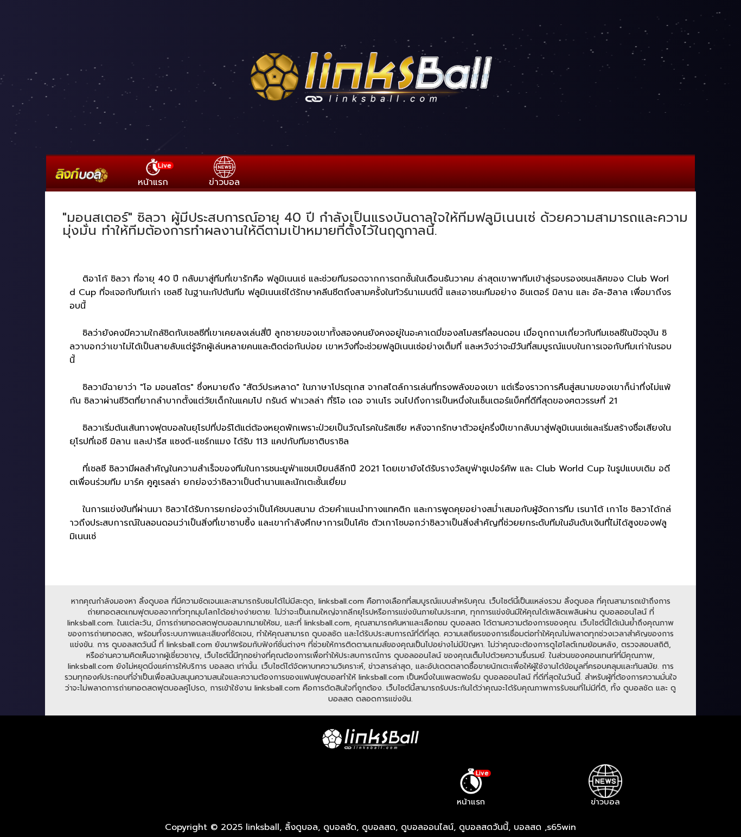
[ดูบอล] (370, 103)
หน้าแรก (154, 174)
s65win (561, 827)
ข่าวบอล (224, 182)
